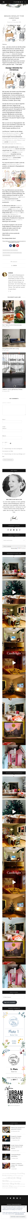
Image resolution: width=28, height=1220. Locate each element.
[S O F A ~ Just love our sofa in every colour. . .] (14, 710)
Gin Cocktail (22, 1186)
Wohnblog (9, 1175)
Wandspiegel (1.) (14, 197)
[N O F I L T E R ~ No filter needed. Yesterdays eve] (14, 733)
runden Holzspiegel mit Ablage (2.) (10, 135)
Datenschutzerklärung (16, 1204)
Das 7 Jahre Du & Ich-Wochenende (12, 325)
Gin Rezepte (22, 1184)
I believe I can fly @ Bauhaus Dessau (12, 389)
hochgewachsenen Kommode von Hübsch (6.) (13, 138)
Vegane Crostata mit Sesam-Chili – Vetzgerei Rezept (17, 1165)
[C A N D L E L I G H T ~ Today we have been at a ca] (14, 663)
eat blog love (15, 1186)
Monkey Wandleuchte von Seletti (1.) (11, 133)
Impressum (9, 1204)
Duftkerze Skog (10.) (13, 159)
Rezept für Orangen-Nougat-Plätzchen (16, 1137)
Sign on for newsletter (9, 1002)
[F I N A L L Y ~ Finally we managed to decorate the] (14, 686)
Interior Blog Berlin (11, 1183)
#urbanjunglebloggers (16, 1181)
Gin (8, 1187)
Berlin (3, 1173)
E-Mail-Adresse (4, 427)
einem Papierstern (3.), (8, 140)
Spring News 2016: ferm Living (10, 348)
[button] (10, 245)
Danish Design (20, 1175)
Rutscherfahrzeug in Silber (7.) (13, 164)
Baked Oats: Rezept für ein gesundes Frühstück (18, 1128)
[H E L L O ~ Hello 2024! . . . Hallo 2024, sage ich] (14, 568)
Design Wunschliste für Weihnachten (12, 252)
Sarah (15, 265)
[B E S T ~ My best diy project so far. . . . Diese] (14, 757)
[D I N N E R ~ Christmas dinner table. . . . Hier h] (14, 616)
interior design (13, 1187)
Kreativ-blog (4, 1187)
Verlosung (4, 1178)
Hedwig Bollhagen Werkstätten (16, 1155)
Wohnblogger (13, 1173)
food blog (7, 1173)
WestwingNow (8, 54)
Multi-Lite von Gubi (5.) (16, 219)
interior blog (7, 1186)
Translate (23, 548)
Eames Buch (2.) (16, 212)
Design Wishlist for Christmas (10, 250)
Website (4, 436)
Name (4, 419)
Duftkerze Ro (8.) (16, 209)
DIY (19, 1186)
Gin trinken (15, 1175)
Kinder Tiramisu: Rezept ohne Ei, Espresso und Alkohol (17, 1147)
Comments (14, 261)
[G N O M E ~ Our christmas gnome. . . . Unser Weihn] (14, 592)
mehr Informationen (19, 1213)
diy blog (10, 1181)
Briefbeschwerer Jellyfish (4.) (9, 200)
